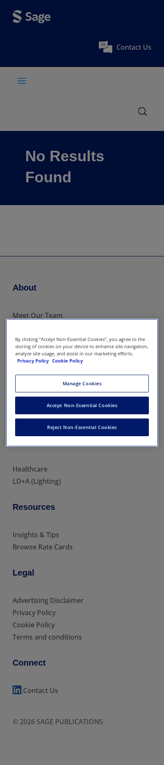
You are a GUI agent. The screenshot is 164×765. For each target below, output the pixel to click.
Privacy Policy (33, 360)
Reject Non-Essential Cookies (82, 427)
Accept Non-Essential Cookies (82, 405)
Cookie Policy (67, 360)
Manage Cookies (82, 383)
